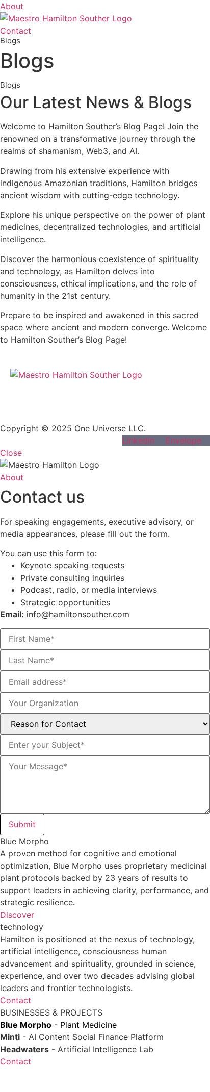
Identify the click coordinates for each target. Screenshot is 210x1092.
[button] (10, 877)
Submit (22, 824)
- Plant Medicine (58, 1025)
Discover (17, 914)
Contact (15, 1000)
